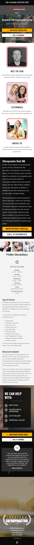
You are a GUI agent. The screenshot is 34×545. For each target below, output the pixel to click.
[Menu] (17, 542)
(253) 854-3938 (23, 2)
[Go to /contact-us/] (17, 136)
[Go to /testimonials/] (17, 99)
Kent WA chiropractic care (19, 190)
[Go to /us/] (17, 62)
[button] (17, 229)
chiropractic (7, 361)
